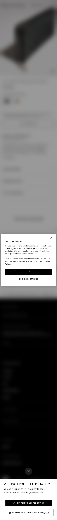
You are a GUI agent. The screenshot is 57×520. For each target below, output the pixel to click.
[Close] (28, 471)
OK (28, 272)
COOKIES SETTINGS (28, 279)
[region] (28, 260)
